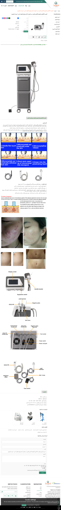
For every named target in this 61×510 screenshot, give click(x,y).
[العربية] (2, 1)
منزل (29, 5)
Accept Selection (31, 505)
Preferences (27, 507)
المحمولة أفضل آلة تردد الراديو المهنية (21, 423)
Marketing (22, 507)
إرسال (42, 472)
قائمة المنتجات (21, 5)
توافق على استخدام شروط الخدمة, (36, 470)
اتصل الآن (26, 31)
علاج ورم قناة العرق (28, 429)
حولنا (26, 5)
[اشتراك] (2, 491)
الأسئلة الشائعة (11, 5)
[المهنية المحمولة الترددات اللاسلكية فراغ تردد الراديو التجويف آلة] (30, 417)
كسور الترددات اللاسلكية (12, 429)
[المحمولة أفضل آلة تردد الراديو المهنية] (18, 417)
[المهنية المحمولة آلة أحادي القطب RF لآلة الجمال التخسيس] (41, 417)
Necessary (38, 507)
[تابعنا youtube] (15, 495)
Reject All (37, 505)
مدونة (16, 5)
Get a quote (10, 1)
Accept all (24, 505)
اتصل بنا (5, 5)
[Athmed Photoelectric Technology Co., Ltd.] (56, 4)
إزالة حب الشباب (21, 429)
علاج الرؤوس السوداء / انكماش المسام (40, 429)
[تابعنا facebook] (12, 495)
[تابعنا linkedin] (8, 495)
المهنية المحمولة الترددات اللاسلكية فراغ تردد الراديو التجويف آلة (33, 423)
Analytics (32, 507)
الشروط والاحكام (30, 470)
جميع (55, 10)
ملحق (43, 468)
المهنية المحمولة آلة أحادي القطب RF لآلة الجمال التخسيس (44, 423)
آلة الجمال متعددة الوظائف (42, 432)
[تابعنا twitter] (5, 495)
